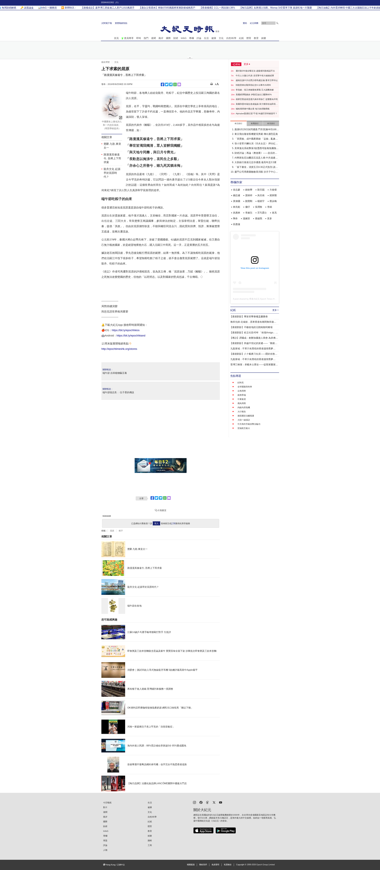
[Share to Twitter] (166, 84)
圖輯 (150, 840)
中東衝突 (242, 399)
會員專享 (129, 38)
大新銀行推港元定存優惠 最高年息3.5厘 (255, 162)
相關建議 (191, 865)
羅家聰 (273, 195)
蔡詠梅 (273, 201)
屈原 (112, 531)
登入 (156, 523)
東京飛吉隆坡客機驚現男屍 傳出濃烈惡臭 (256, 134)
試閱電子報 (107, 23)
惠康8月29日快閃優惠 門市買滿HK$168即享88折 (257, 129)
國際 (168, 38)
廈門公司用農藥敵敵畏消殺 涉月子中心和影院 (256, 172)
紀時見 (241, 382)
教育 (256, 38)
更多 (269, 218)
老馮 (274, 212)
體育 (248, 38)
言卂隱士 (262, 212)
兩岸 (161, 38)
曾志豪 (236, 189)
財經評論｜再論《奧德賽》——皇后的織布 (256, 153)
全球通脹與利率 (245, 387)
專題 (105, 840)
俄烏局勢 (242, 403)
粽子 (121, 531)
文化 (221, 38)
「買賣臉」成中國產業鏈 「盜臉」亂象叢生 (256, 139)
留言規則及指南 (107, 515)
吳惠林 (236, 212)
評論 (199, 38)
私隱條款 (228, 865)
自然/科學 (231, 38)
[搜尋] (277, 23)
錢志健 (236, 195)
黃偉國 (236, 201)
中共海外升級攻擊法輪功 (249, 424)
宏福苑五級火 (244, 428)
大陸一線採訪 (244, 420)
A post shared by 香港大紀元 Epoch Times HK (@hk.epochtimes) (263, 299)
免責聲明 (215, 865)
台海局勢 (242, 391)
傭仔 (247, 207)
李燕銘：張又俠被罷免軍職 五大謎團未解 (255, 90)
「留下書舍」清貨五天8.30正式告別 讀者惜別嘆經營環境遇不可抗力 (256, 167)
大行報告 (242, 411)
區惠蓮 (236, 224)
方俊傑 (273, 189)
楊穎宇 (261, 201)
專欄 (191, 38)
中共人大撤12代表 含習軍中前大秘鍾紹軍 (255, 75)
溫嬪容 (246, 218)
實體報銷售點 (121, 23)
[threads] (207, 802)
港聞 (153, 38)
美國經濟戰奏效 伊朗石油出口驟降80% (254, 94)
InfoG (183, 38)
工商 (150, 845)
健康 (213, 38)
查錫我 (258, 218)
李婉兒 (248, 212)
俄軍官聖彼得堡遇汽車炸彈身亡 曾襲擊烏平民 (257, 99)
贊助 (245, 23)
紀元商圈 (254, 23)
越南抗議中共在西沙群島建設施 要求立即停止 (257, 80)
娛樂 (263, 38)
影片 (105, 807)
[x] (214, 802)
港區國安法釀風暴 (246, 416)
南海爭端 (242, 395)
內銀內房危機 (244, 407)
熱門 (146, 38)
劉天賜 (261, 189)
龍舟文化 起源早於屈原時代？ (112, 173)
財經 (175, 38)
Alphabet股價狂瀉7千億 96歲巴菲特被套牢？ (256, 113)
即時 (138, 38)
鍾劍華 (248, 189)
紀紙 (241, 38)
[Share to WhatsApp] (175, 84)
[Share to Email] (179, 84)
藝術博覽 (105, 62)
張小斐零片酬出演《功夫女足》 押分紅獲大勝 (256, 143)
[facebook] (201, 802)
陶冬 (235, 218)
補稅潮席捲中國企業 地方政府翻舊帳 (253, 109)
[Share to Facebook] (162, 84)
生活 (206, 38)
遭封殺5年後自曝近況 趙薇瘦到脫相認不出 (255, 71)
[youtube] (220, 802)
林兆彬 (236, 207)
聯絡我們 (203, 865)
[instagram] (194, 802)
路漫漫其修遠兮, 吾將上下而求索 (112, 158)
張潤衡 (258, 207)
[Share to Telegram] (171, 84)
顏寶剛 (248, 201)
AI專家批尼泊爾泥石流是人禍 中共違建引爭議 (256, 158)
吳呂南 (261, 195)
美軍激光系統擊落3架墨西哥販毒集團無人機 (257, 148)
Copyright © (241, 865)
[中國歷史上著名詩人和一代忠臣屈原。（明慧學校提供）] (111, 105)
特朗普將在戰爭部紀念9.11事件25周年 (253, 85)
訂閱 (173, 523)
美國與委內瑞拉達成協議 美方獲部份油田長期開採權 (257, 104)
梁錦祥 (248, 195)
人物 (105, 850)
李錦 (269, 207)
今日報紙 (107, 802)
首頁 (116, 38)
